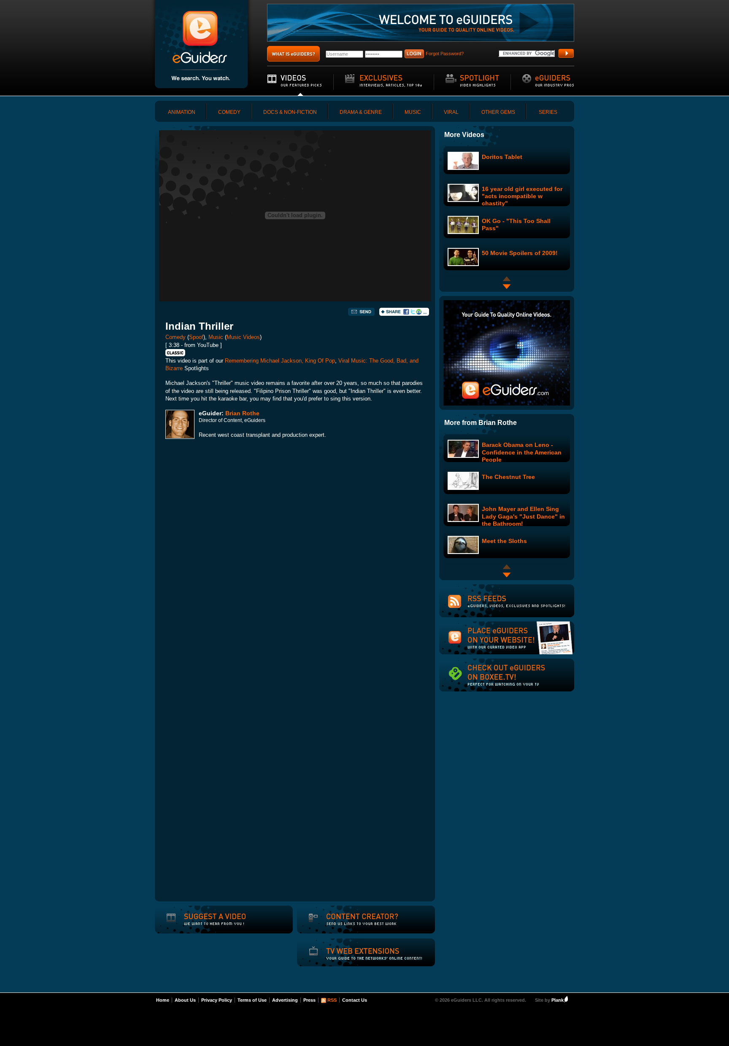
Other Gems (498, 112)
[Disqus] (295, 562)
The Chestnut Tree (508, 476)
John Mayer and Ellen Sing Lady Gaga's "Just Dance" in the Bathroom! (523, 516)
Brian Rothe (242, 413)
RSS (332, 1000)
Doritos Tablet (502, 156)
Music (413, 112)
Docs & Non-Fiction (290, 112)
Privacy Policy (216, 1000)
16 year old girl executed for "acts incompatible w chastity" (522, 196)
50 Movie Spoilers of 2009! (520, 253)
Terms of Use (252, 1000)
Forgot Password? (445, 53)
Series (548, 112)
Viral (451, 112)
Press (309, 1000)
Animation (181, 112)
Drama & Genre (361, 112)
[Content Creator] (352, 925)
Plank (557, 1000)
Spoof (196, 337)
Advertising (285, 1000)
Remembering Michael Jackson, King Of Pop (280, 361)
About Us (185, 1000)
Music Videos (243, 337)
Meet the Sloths (504, 541)
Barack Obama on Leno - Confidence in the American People (522, 451)
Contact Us (354, 1000)
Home (162, 1000)
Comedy (229, 112)
